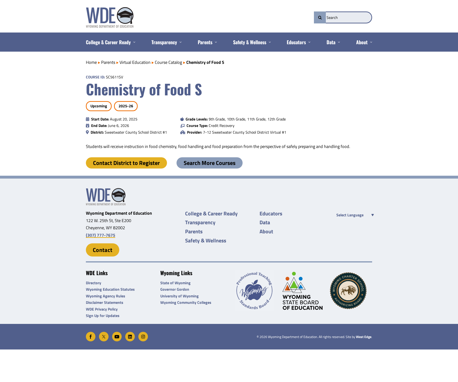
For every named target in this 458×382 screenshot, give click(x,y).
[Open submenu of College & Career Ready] (133, 42)
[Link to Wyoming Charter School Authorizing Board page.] (351, 290)
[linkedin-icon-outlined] (130, 334)
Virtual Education (135, 62)
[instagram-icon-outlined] (143, 334)
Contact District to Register (126, 162)
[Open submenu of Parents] (214, 42)
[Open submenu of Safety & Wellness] (268, 42)
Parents (108, 62)
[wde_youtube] (117, 334)
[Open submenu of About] (370, 42)
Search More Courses (209, 162)
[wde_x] (104, 334)
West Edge (363, 336)
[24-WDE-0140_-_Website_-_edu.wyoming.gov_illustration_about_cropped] (105, 190)
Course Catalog (168, 62)
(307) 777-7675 (100, 235)
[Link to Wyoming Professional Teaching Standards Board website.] (256, 290)
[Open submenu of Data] (337, 42)
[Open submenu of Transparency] (179, 42)
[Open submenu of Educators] (308, 42)
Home (91, 62)
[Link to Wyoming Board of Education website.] (303, 291)
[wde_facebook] (90, 334)
